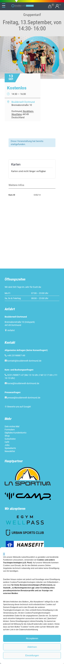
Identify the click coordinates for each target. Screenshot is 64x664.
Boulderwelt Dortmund (23, 102)
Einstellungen (32, 655)
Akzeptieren (32, 638)
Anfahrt (11, 330)
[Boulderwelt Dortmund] (22, 5)
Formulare (10, 429)
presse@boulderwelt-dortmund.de (22, 397)
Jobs (7, 445)
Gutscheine (10, 439)
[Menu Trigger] (3, 5)
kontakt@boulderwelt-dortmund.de (24, 361)
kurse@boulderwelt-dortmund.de (22, 383)
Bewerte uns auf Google (18, 406)
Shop (7, 436)
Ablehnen (32, 647)
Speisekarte (10, 448)
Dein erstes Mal (12, 426)
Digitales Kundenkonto (15, 432)
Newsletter (10, 451)
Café (7, 442)
